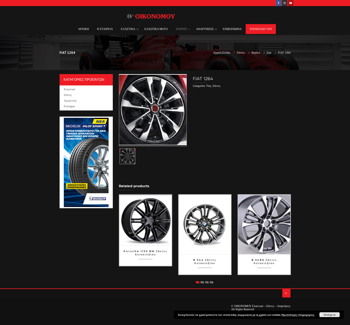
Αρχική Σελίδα (221, 53)
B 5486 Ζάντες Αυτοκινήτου (264, 261)
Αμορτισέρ (70, 100)
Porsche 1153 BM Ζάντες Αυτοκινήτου (145, 253)
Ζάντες (241, 53)
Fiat (269, 53)
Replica (256, 53)
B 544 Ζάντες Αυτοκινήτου (204, 261)
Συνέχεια (329, 315)
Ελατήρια (69, 106)
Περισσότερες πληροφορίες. (298, 314)
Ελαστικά (69, 89)
